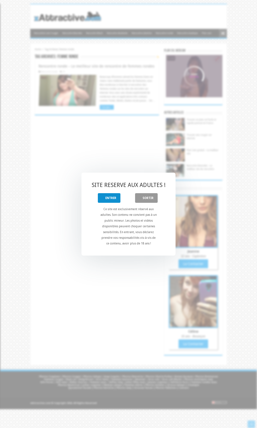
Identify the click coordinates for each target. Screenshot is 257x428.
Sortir (148, 198)
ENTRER (110, 198)
